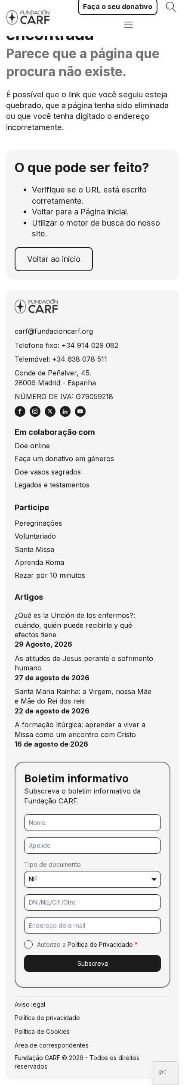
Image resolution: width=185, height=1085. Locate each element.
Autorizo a (87, 944)
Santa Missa (34, 549)
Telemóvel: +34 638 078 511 (61, 359)
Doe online (32, 445)
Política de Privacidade (100, 944)
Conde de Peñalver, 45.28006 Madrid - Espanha (55, 378)
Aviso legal (30, 1004)
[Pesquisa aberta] (171, 6)
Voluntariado (35, 536)
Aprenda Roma (39, 562)
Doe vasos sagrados (48, 472)
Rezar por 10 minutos (50, 575)
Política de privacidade (47, 1017)
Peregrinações (38, 523)
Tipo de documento (52, 864)
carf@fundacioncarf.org (54, 331)
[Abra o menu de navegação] (128, 25)
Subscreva (92, 963)
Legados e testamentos (52, 484)
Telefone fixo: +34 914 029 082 (66, 345)
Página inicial (103, 211)
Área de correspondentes (52, 1045)
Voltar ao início (53, 259)
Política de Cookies (42, 1031)
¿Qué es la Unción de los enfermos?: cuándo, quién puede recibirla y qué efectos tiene (75, 625)
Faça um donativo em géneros (64, 458)
